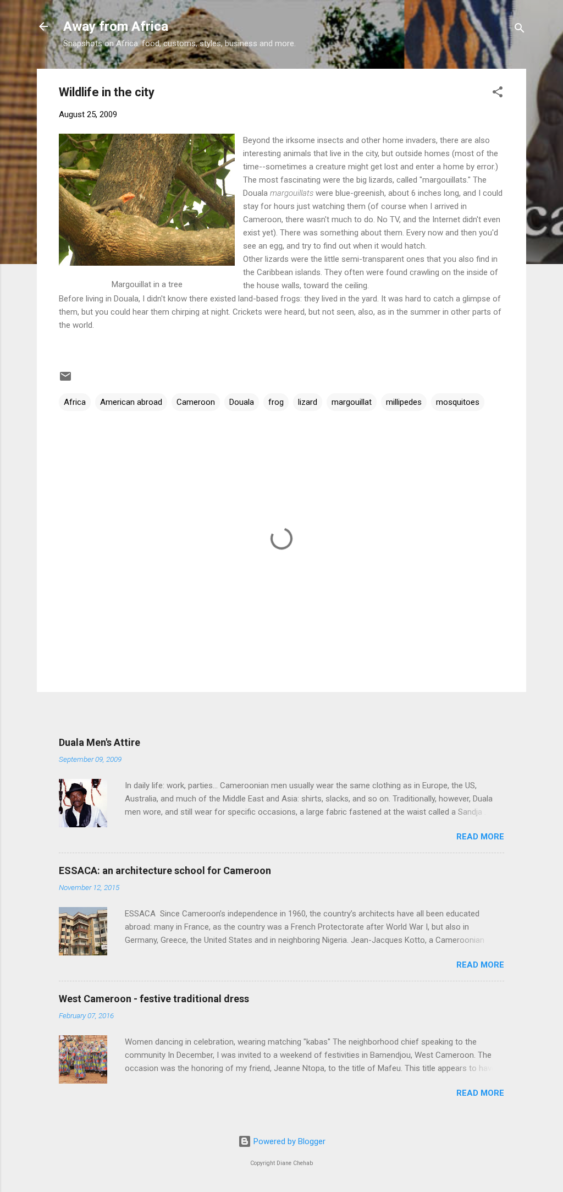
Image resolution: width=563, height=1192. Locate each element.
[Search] (519, 30)
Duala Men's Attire (99, 742)
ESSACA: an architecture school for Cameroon (165, 870)
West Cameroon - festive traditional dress (154, 998)
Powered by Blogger (288, 1141)
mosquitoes (457, 402)
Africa (75, 402)
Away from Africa (115, 26)
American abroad (131, 402)
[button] (497, 93)
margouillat (352, 402)
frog (276, 402)
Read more (480, 837)
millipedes (404, 402)
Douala (241, 402)
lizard (307, 402)
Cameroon (195, 402)
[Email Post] (65, 380)
